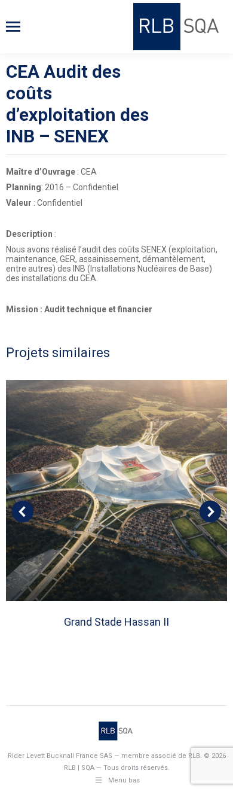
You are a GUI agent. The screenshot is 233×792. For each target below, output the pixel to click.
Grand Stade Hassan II (116, 622)
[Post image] (116, 490)
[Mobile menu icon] (13, 26)
